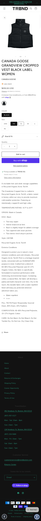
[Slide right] (25, 56)
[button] (4, 8)
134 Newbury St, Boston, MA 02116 (18, 429)
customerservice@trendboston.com (18, 460)
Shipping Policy (10, 383)
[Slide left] (15, 56)
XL (6, 129)
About (6, 368)
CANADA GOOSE (9, 79)
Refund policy (18, 513)
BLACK (6, 115)
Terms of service (16, 516)
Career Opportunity (11, 388)
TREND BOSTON (19, 510)
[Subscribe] (34, 477)
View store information (12, 177)
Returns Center (10, 464)
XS (14, 124)
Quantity (4, 142)
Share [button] (6, 332)
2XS (6, 124)
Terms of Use (9, 398)
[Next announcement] (37, 2)
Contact (7, 373)
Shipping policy (27, 516)
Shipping (4, 91)
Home (6, 363)
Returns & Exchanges (12, 378)
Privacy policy (29, 513)
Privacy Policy (9, 393)
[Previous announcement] (4, 2)
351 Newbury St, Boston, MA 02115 (18, 411)
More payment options (20, 166)
